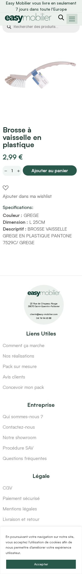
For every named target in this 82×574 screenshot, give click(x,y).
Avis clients (14, 377)
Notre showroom (19, 437)
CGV (7, 488)
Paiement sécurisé (21, 498)
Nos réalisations (18, 356)
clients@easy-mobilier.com (44, 314)
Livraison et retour (21, 519)
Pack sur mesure (20, 366)
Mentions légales (20, 509)
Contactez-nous (19, 427)
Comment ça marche (23, 345)
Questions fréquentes (25, 458)
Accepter (41, 564)
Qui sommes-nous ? (23, 416)
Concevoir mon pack (23, 387)
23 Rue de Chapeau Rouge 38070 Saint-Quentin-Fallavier (44, 305)
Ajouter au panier (49, 170)
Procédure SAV (18, 448)
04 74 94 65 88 (43, 318)
